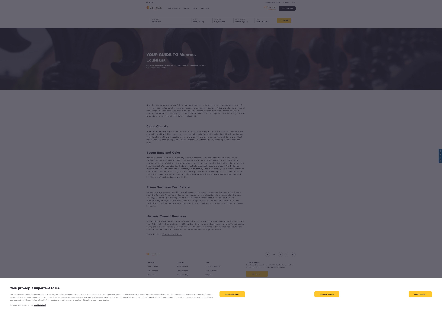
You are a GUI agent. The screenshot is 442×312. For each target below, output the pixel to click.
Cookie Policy (39, 305)
